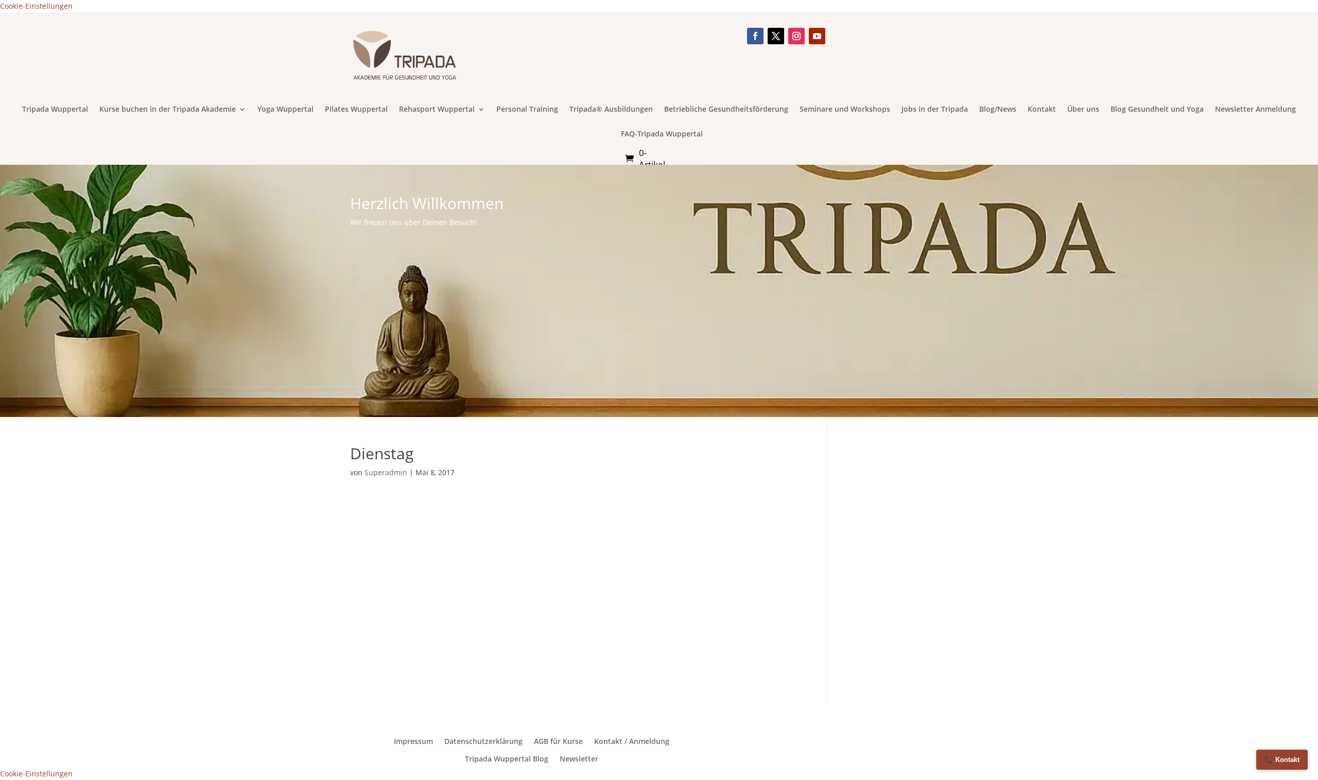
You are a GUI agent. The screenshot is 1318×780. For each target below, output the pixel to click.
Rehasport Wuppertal (437, 110)
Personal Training (527, 110)
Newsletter (579, 759)
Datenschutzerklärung (483, 741)
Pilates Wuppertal (356, 110)
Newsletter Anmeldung (1255, 110)
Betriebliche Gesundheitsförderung (726, 110)
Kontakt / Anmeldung (631, 741)
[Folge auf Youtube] (817, 36)
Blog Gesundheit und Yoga (1157, 110)
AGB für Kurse (558, 741)
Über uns (1083, 110)
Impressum (413, 741)
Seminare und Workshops (845, 110)
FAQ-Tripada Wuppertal (662, 134)
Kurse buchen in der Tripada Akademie (167, 110)
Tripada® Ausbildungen (611, 110)
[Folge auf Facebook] (755, 36)
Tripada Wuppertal (55, 110)
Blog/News (997, 110)
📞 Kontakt (1281, 760)
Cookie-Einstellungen (36, 6)
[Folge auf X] (776, 36)
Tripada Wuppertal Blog (506, 759)
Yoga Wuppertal (285, 110)
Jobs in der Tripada (934, 110)
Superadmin (386, 472)
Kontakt (1042, 110)
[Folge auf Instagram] (796, 36)
